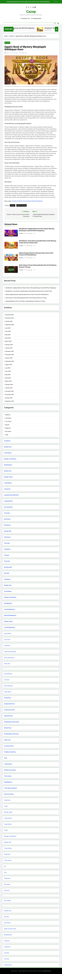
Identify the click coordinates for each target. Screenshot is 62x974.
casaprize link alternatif (11, 495)
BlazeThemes (47, 971)
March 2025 (8, 341)
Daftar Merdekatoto (10, 615)
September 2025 (9, 324)
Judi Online (8, 418)
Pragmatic (8, 428)
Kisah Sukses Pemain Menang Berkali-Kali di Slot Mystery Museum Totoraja (29, 1)
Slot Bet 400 (8, 567)
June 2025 (8, 331)
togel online (7, 633)
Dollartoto (7, 800)
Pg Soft (7, 43)
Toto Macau (8, 453)
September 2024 (9, 361)
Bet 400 (6, 573)
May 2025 (7, 334)
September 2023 (9, 401)
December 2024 (9, 351)
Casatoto (7, 940)
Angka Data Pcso (9, 703)
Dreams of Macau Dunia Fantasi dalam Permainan (27, 201)
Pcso (5, 758)
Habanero (7, 414)
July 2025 (7, 328)
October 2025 (8, 321)
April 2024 (8, 378)
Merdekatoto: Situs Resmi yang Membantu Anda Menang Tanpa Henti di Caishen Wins (29, 291)
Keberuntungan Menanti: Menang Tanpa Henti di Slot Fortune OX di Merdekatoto (27, 294)
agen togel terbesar (10, 651)
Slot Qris (6, 890)
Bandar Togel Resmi (10, 836)
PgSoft (13, 205)
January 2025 (8, 348)
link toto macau (9, 794)
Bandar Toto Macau (10, 459)
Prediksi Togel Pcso (10, 752)
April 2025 (8, 338)
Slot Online (8, 431)
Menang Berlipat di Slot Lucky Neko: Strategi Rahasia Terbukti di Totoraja (25, 301)
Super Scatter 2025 (10, 928)
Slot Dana (7, 884)
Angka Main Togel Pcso (11, 734)
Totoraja (6, 679)
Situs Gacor (7, 691)
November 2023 (9, 394)
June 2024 (8, 371)
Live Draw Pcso (9, 746)
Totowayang (8, 764)
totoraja (6, 555)
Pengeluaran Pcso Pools (11, 722)
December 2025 (9, 314)
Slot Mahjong (8, 673)
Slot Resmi (7, 525)
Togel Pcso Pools (9, 709)
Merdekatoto (8, 465)
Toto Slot (7, 513)
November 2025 (9, 318)
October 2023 (8, 398)
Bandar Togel (8, 477)
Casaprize (7, 440)
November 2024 (9, 354)
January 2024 (8, 388)
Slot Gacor (7, 519)
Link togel (7, 639)
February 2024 (9, 384)
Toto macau (7, 776)
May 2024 (7, 374)
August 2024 (8, 364)
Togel (6, 434)
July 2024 (7, 368)
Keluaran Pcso (8, 715)
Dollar (6, 830)
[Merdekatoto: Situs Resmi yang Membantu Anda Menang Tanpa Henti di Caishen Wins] (33, 30)
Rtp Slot (6, 916)
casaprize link (8, 501)
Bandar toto (7, 447)
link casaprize (8, 507)
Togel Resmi (8, 483)
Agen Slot (7, 663)
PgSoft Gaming (21, 205)
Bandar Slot (7, 531)
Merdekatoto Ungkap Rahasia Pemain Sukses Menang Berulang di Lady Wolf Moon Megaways (31, 288)
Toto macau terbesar (10, 788)
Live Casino (8, 421)
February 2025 (9, 344)
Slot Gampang (8, 685)
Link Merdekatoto (9, 609)
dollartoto (7, 645)
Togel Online (8, 818)
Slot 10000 (7, 900)
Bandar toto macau (10, 770)
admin (7, 53)
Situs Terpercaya (9, 657)
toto (5, 872)
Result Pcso (7, 728)
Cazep (31, 12)
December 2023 (9, 391)
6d (5, 866)
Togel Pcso (7, 697)
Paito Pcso (7, 740)
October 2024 (8, 358)
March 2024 (8, 381)
